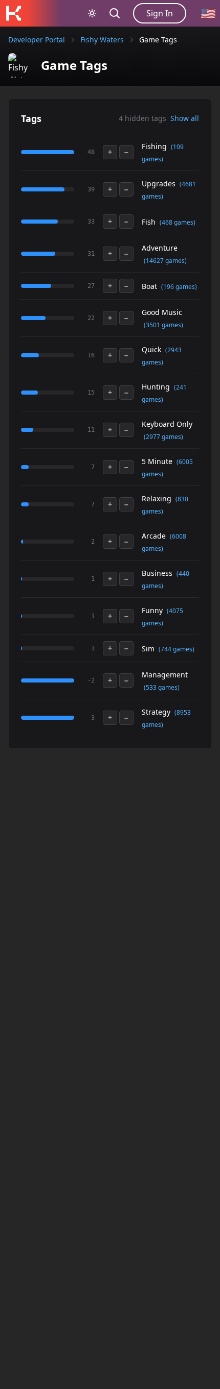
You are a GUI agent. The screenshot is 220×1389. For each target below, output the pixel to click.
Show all (184, 118)
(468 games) (177, 222)
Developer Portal (36, 39)
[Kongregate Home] (13, 13)
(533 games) (162, 687)
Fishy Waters (102, 39)
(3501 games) (163, 325)
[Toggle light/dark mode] (92, 13)
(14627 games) (165, 260)
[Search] (114, 13)
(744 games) (176, 649)
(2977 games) (163, 436)
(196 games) (179, 286)
